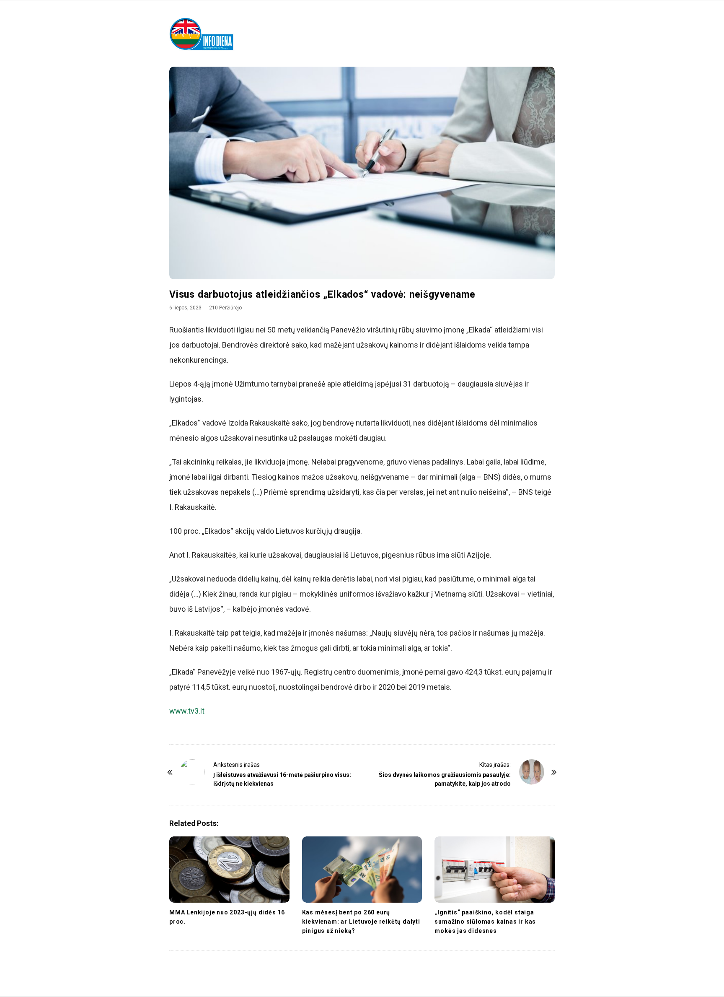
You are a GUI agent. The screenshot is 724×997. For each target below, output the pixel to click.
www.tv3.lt (186, 710)
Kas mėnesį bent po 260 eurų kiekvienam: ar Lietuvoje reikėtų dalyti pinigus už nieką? (361, 921)
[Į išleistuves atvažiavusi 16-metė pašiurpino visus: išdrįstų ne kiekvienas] (192, 771)
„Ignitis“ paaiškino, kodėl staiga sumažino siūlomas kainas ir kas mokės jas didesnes (485, 921)
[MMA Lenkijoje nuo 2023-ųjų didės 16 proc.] (229, 869)
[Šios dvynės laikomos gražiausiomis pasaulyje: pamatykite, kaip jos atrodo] (531, 771)
